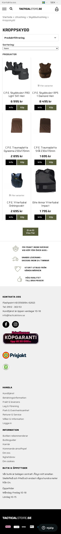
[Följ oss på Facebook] (6, 324)
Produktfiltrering (14, 38)
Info (11, 107)
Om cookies (9, 461)
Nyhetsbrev (9, 457)
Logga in (7, 423)
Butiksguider (9, 440)
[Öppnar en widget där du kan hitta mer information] (48, 528)
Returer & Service (12, 414)
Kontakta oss (9, 2)
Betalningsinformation (14, 398)
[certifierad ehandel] (6, 367)
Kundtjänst (8, 393)
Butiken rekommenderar (15, 436)
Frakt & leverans (11, 402)
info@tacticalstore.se (14, 315)
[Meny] (4, 9)
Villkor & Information (13, 419)
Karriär (6, 444)
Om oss (6, 453)
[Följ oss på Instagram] (15, 324)
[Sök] (11, 9)
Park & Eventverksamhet (16, 410)
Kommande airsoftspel (15, 448)
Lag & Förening (11, 406)
